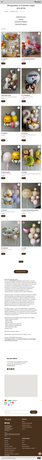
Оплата (6, 442)
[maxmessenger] (13, 369)
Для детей (22, 11)
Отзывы (6, 440)
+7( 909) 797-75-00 (11, 365)
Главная (6, 11)
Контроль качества (9, 452)
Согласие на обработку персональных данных (12, 433)
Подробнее (14, 458)
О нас (23, 440)
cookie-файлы (9, 457)
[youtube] (9, 423)
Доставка (7, 444)
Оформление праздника (21, 21)
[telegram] (11, 369)
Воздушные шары (14, 11)
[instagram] (9, 369)
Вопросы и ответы (8, 446)
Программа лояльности (10, 450)
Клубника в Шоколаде (27, 423)
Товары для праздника (21, 24)
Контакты (24, 444)
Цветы (23, 421)
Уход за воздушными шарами (28, 448)
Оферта (6, 432)
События (21, 19)
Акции (23, 428)
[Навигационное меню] (2, 2)
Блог (23, 442)
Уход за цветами (25, 446)
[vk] (7, 369)
